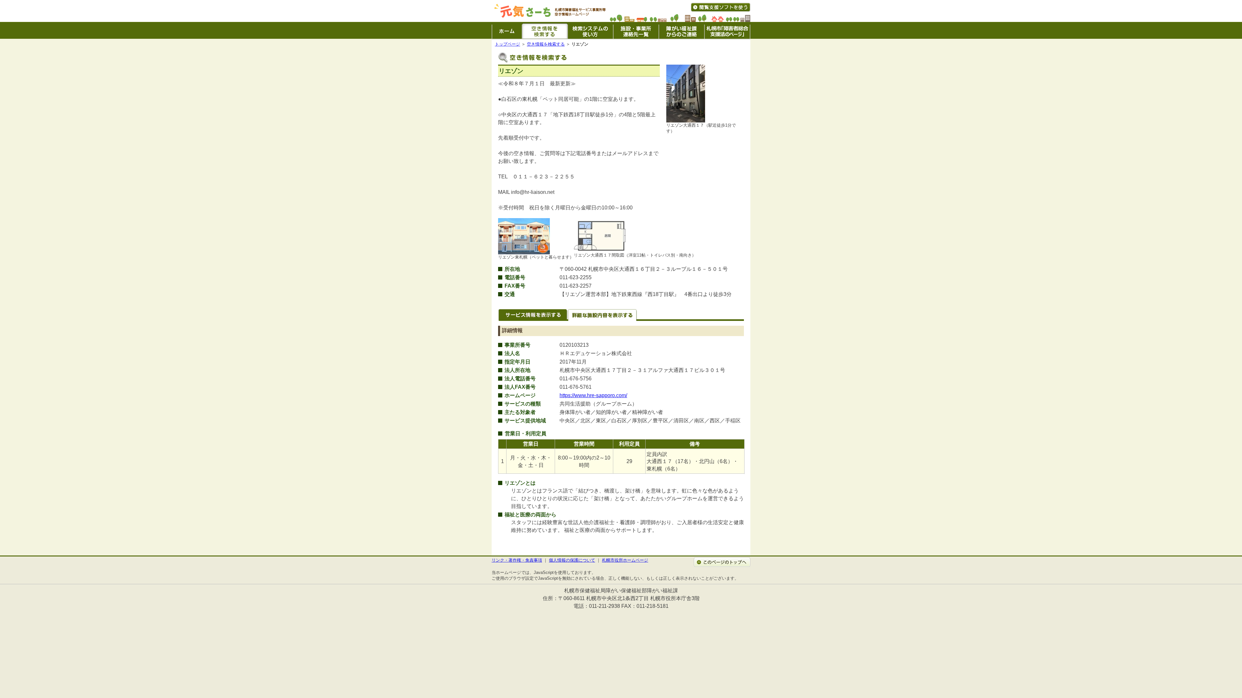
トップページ (507, 44)
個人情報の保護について (572, 560)
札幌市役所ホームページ (625, 560)
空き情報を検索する (546, 44)
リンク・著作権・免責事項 (517, 560)
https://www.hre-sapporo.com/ (593, 395)
